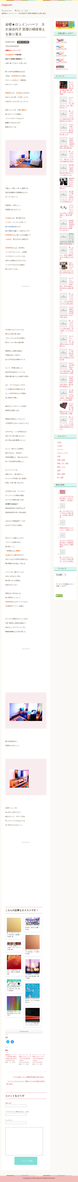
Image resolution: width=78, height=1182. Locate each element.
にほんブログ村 (61, 42)
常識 (58, 456)
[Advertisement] (25, 301)
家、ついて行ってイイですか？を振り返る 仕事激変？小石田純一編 (13, 934)
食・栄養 (60, 477)
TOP (7, 10)
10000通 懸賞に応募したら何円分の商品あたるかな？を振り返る (13, 1013)
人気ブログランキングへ (62, 69)
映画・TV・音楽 (23, 42)
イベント (60, 449)
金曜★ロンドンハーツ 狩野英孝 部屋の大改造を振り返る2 (11, 1056)
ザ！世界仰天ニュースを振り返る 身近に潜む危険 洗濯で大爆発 (32, 976)
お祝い (59, 442)
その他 (59, 446)
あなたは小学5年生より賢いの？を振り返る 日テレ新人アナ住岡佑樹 (13, 988)
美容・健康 (61, 474)
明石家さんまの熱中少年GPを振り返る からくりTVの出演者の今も (32, 1000)
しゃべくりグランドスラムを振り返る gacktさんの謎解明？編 (32, 927)
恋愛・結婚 (61, 460)
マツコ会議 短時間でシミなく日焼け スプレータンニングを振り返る (13, 947)
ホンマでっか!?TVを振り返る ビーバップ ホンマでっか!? (32, 1023)
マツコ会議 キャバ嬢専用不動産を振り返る (28, 1077)
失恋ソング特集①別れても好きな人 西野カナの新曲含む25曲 (13, 971)
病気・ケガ (61, 467)
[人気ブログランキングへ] (60, 67)
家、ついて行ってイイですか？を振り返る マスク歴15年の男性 (32, 951)
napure (7, 5)
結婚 (58, 470)
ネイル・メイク (62, 453)
